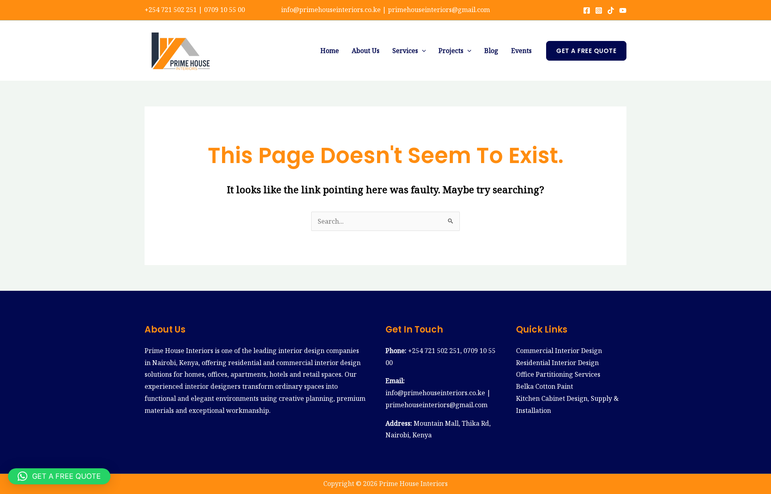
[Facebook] (586, 10)
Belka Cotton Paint (544, 386)
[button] (422, 51)
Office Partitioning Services (558, 374)
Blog (491, 50)
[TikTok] (610, 10)
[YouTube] (622, 10)
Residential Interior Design (557, 362)
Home (329, 50)
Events (521, 50)
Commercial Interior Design (559, 350)
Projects (451, 50)
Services (405, 50)
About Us (365, 50)
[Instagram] (598, 10)
